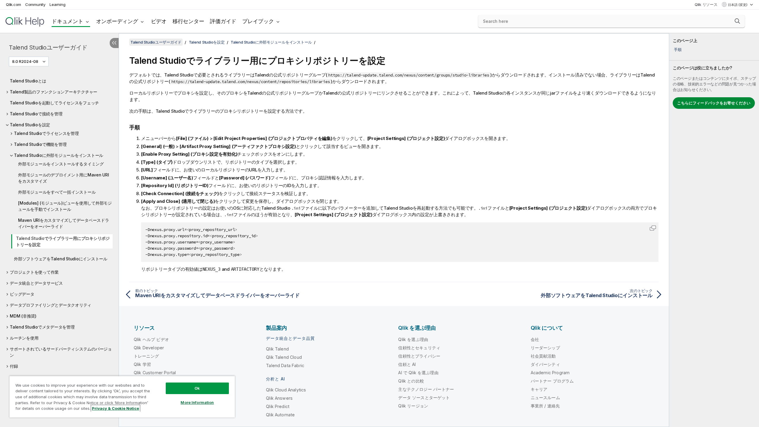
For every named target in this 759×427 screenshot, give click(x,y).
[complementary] (714, 230)
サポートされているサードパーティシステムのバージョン (61, 352)
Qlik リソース (706, 4)
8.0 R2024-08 (25, 61)
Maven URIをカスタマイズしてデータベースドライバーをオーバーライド (63, 223)
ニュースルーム (545, 397)
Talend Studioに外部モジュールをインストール (58, 155)
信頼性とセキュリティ (419, 347)
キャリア (539, 389)
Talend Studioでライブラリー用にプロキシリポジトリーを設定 (63, 241)
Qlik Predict (277, 406)
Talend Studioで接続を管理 (36, 113)
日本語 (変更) (738, 5)
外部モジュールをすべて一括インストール (56, 192)
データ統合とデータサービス (36, 283)
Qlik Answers (279, 398)
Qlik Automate (280, 414)
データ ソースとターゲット (424, 397)
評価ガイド (223, 21)
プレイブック (258, 21)
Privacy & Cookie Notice (115, 408)
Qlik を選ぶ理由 (413, 339)
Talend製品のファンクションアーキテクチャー (53, 91)
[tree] (59, 222)
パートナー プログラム (552, 380)
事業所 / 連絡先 (545, 405)
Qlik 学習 (142, 364)
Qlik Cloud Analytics (286, 389)
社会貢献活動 (543, 356)
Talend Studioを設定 (30, 124)
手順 (678, 49)
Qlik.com (13, 4)
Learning (57, 4)
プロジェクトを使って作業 (34, 272)
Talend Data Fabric (285, 365)
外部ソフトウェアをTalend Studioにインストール (60, 258)
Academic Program (550, 372)
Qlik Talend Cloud (284, 357)
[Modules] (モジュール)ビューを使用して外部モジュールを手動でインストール (65, 206)
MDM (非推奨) (23, 315)
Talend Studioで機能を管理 (40, 144)
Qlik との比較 (411, 380)
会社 (535, 339)
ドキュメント (67, 21)
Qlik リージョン (413, 405)
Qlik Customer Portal (155, 372)
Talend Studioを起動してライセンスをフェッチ (54, 102)
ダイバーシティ (545, 364)
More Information (197, 402)
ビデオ (159, 21)
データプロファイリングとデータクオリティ (50, 304)
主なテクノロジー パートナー (426, 389)
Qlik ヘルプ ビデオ (151, 339)
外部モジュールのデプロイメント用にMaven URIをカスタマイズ (63, 178)
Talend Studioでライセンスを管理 (46, 133)
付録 (14, 366)
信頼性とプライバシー (419, 356)
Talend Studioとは (28, 80)
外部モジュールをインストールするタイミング (61, 163)
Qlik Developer (149, 347)
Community (35, 4)
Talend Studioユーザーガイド (48, 47)
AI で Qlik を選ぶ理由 (418, 372)
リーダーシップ (545, 347)
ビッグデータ (22, 294)
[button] (737, 21)
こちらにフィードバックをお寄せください (713, 103)
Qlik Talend (277, 348)
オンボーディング (117, 21)
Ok (197, 388)
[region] (122, 397)
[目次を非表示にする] (114, 43)
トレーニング (146, 356)
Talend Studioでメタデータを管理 (42, 326)
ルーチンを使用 (24, 337)
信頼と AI (407, 364)
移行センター (188, 21)
